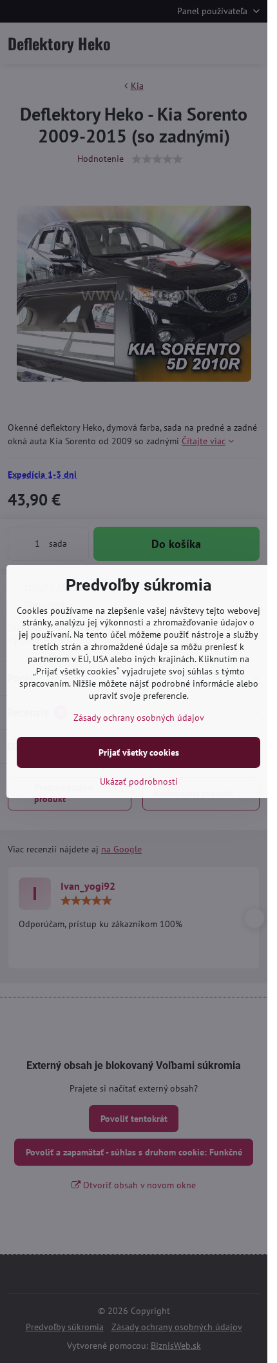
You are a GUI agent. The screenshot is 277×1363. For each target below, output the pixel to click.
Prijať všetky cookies (139, 752)
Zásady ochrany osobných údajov (138, 717)
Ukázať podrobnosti (139, 781)
